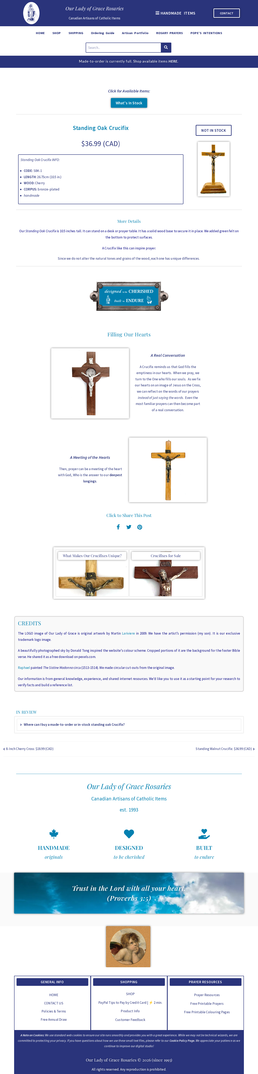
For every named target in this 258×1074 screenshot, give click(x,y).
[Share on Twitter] (129, 526)
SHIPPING (76, 33)
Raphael (24, 667)
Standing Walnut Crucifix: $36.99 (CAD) (224, 749)
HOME (40, 33)
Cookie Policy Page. (182, 1041)
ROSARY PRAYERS (169, 33)
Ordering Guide (102, 33)
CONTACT (226, 13)
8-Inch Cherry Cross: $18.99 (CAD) (30, 749)
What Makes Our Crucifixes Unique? (92, 555)
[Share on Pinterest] (140, 526)
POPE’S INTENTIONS (206, 33)
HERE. (173, 61)
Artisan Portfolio (135, 33)
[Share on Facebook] (118, 526)
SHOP (56, 33)
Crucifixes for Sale (166, 555)
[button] (175, 13)
